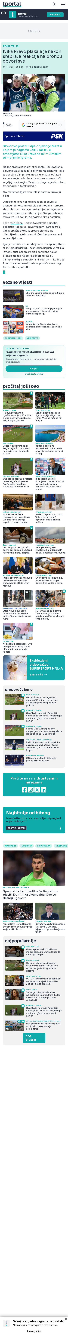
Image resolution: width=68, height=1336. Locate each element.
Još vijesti (31, 1038)
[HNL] (34, 667)
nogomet (27, 846)
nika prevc (32, 338)
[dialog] (34, 1326)
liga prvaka (43, 846)
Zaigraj (34, 368)
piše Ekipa (16, 223)
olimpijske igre (13, 338)
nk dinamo (61, 846)
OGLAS (34, 31)
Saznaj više (34, 1331)
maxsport (10, 846)
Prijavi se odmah (16, 828)
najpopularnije (20, 941)
